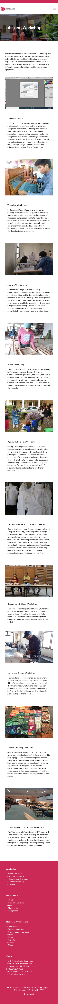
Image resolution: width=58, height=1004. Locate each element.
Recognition (13, 911)
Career (11, 942)
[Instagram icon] (33, 994)
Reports (11, 940)
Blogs (10, 905)
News (10, 937)
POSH (10, 934)
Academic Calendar (16, 903)
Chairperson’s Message (18, 879)
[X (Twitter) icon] (27, 994)
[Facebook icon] (25, 994)
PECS (42, 990)
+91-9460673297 (26, 971)
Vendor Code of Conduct (18, 932)
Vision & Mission (15, 874)
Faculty (11, 900)
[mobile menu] (54, 8)
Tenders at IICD (14, 926)
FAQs (10, 945)
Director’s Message (16, 882)
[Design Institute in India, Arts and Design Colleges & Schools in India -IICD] (7, 8)
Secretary (12, 884)
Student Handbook (16, 929)
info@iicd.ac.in (19, 974)
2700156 (19, 969)
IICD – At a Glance (16, 876)
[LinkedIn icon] (30, 994)
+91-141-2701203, (23, 966)
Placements (13, 908)
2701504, (10, 969)
